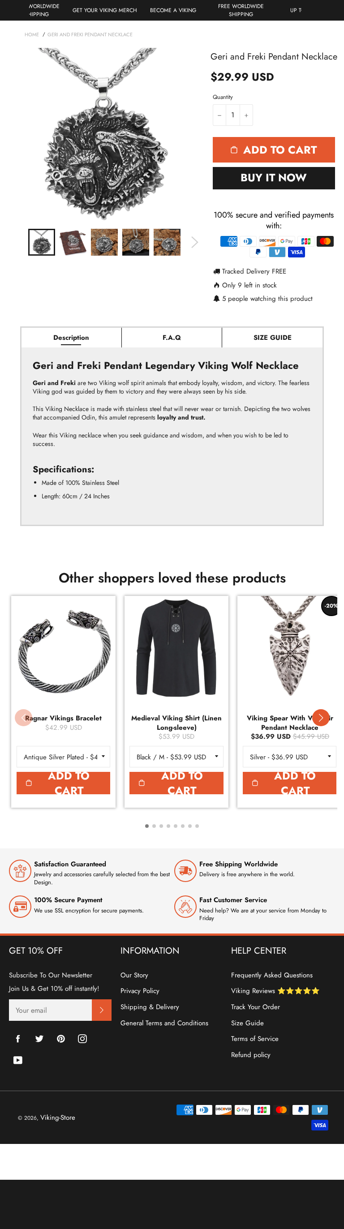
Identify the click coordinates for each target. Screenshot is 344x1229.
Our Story (134, 975)
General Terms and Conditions (164, 1023)
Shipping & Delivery (149, 1007)
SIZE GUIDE (273, 338)
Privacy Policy (139, 991)
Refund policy (251, 1055)
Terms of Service (255, 1039)
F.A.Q (172, 338)
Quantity (223, 97)
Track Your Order (255, 1007)
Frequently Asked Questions (272, 975)
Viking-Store (57, 1117)
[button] (321, 718)
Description (71, 338)
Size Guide (247, 1023)
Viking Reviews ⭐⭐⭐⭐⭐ (275, 991)
